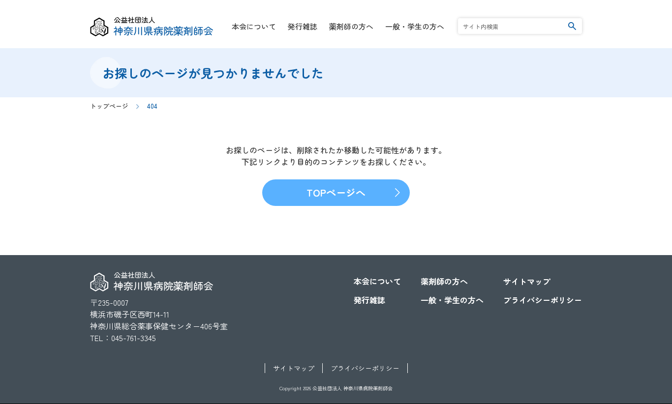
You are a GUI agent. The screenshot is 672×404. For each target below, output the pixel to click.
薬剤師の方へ (351, 26)
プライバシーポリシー (542, 300)
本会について (254, 26)
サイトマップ (526, 281)
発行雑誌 (302, 26)
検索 (572, 25)
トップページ (109, 106)
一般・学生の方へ (414, 26)
